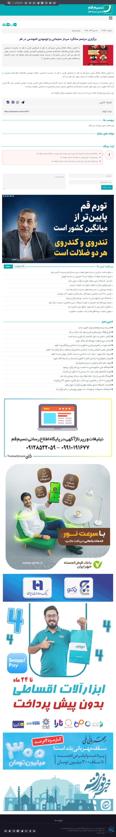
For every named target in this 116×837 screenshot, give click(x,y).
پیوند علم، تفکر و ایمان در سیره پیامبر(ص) (93, 363)
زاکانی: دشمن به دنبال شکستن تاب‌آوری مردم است (89, 336)
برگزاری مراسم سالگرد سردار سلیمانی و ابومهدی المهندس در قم (58, 39)
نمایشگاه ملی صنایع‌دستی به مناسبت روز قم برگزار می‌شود (88, 298)
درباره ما (59, 820)
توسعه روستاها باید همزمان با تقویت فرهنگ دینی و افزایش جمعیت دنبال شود (80, 302)
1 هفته (8, 266)
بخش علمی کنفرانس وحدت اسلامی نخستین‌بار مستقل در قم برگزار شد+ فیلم (78, 349)
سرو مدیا (92, 833)
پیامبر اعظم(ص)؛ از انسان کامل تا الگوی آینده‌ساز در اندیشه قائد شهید (82, 358)
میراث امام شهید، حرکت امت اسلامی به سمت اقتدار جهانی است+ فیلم (81, 354)
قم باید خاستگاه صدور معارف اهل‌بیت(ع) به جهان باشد (89, 281)
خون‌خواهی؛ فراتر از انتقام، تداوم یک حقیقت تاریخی (90, 285)
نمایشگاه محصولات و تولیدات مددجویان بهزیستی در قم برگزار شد (83, 389)
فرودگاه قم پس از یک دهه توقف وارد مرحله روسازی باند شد (85, 376)
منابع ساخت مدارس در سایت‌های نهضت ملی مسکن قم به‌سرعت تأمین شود (81, 272)
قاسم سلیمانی (10, 73)
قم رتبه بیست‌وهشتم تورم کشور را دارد (94, 327)
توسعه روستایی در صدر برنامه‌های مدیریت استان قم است (88, 289)
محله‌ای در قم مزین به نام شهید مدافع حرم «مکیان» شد (89, 307)
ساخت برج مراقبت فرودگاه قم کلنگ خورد (93, 341)
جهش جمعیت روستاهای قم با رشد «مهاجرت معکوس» (90, 311)
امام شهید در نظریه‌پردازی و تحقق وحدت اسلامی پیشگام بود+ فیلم (83, 345)
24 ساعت (19, 266)
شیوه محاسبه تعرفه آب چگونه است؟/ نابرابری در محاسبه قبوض (86, 276)
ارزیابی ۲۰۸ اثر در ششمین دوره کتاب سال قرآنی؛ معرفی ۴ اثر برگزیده (84, 294)
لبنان (4, 83)
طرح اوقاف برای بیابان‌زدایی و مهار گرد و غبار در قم (90, 332)
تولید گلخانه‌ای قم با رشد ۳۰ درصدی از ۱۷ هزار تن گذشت (87, 371)
